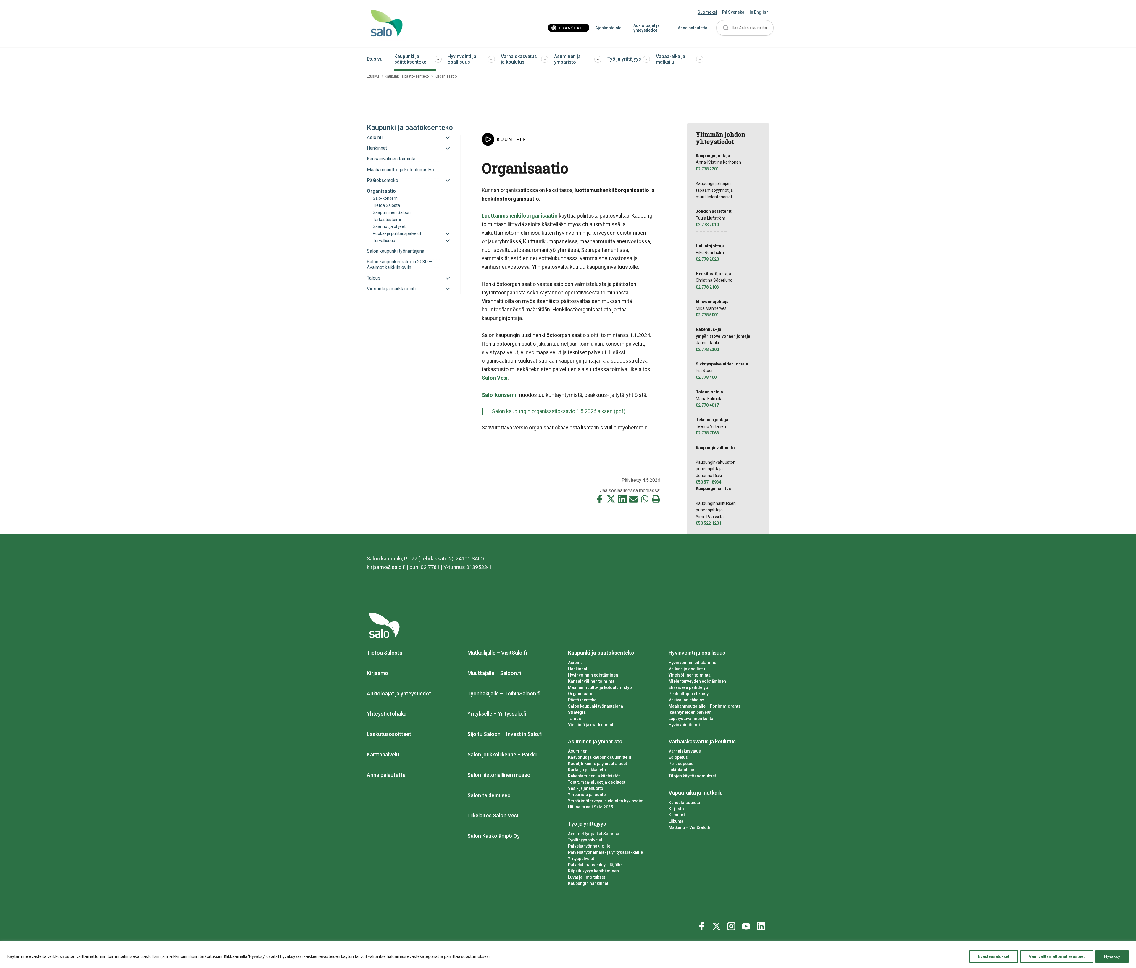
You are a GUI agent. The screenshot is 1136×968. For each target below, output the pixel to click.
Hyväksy (1112, 956)
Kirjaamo (377, 673)
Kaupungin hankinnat (588, 883)
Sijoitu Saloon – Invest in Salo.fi (505, 734)
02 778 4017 (707, 405)
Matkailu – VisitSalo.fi (689, 827)
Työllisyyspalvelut (585, 839)
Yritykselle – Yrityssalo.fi (496, 714)
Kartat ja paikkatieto (587, 769)
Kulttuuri (677, 815)
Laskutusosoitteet (389, 734)
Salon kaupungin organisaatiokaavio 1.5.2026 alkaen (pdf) (558, 411)
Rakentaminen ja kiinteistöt (594, 776)
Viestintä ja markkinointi (591, 724)
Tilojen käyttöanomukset (692, 776)
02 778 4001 (707, 377)
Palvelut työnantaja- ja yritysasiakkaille (605, 852)
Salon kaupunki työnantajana (595, 706)
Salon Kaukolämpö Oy (493, 836)
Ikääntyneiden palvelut (690, 712)
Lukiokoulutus (682, 769)
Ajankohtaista (608, 27)
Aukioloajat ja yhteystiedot (646, 28)
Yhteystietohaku (386, 714)
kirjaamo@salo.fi (386, 567)
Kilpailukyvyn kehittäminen (593, 871)
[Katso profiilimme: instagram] (732, 925)
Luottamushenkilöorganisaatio (520, 215)
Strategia (577, 712)
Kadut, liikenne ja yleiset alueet (597, 763)
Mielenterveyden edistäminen (697, 681)
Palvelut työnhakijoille (589, 846)
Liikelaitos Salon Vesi (492, 815)
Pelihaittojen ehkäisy (689, 693)
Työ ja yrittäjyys (624, 59)
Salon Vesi (495, 378)
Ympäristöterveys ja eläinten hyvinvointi (606, 800)
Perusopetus (681, 763)
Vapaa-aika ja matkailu (670, 59)
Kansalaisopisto (684, 802)
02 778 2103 (707, 287)
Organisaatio (581, 693)
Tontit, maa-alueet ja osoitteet (596, 782)
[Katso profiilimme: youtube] (747, 925)
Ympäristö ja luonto (587, 794)
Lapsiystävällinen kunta (691, 718)
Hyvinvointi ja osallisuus (462, 59)
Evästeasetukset (993, 956)
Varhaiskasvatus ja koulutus (519, 59)
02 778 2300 (707, 349)
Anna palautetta (692, 27)
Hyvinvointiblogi (684, 724)
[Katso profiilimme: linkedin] (761, 925)
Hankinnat (577, 668)
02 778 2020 (707, 259)
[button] (745, 28)
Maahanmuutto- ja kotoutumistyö (600, 687)
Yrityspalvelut (581, 858)
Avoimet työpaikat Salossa (593, 833)
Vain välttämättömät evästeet (1057, 956)
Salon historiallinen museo (498, 775)
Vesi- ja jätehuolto (585, 788)
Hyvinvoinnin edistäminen (593, 675)
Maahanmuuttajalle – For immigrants (704, 706)
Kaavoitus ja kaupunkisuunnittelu (599, 757)
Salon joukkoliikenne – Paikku (502, 754)
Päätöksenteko (582, 700)
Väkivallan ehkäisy (686, 700)
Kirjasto (676, 808)
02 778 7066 (707, 433)
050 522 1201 (708, 523)
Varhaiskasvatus (685, 751)
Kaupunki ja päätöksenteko (410, 59)
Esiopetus (678, 757)
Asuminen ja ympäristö (567, 59)
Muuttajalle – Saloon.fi (494, 673)
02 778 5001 (707, 315)
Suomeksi (707, 12)
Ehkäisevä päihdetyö (688, 687)
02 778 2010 (707, 224)
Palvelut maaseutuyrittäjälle (595, 864)
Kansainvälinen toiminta (591, 681)
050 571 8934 (708, 482)
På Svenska (733, 12)
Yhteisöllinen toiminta (690, 675)
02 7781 (430, 567)
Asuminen (578, 751)
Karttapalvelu (383, 754)
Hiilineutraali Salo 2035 (590, 807)
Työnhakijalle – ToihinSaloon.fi (503, 693)
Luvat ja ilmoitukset (586, 877)
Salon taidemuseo (489, 795)
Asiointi (575, 662)
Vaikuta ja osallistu (687, 668)
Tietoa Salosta (384, 653)
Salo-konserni (499, 395)
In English (759, 12)
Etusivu (375, 59)
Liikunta (676, 821)
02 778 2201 (707, 169)
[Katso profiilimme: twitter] (717, 925)
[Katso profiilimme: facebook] (702, 925)
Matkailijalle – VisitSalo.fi (497, 653)
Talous (574, 718)
